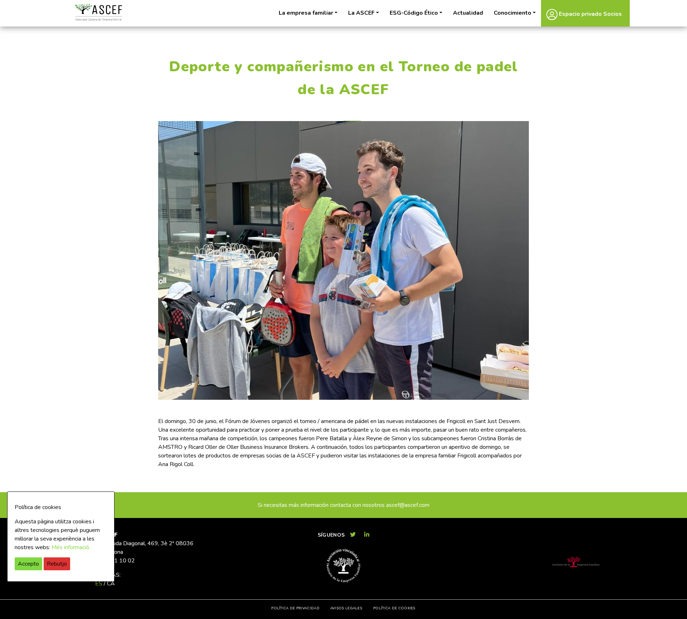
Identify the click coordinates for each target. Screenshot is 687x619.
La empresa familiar (306, 13)
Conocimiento (512, 13)
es (98, 583)
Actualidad (468, 13)
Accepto (28, 564)
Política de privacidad (295, 608)
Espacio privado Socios (589, 14)
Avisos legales (346, 608)
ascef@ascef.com (407, 505)
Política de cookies (394, 608)
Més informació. (71, 547)
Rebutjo (57, 564)
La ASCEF (361, 13)
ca (111, 583)
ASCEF (98, 12)
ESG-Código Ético (414, 13)
